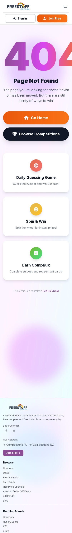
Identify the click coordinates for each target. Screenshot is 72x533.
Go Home (39, 117)
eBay (6, 531)
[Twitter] (14, 432)
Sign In (22, 18)
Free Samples (11, 477)
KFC (5, 526)
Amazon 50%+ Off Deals (17, 491)
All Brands (8, 496)
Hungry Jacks (10, 521)
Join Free (54, 18)
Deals (6, 472)
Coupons (8, 468)
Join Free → (13, 452)
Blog (5, 500)
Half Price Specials (13, 486)
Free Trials (9, 482)
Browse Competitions (39, 134)
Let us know (51, 291)
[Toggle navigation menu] (65, 6)
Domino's (8, 517)
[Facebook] (6, 432)
